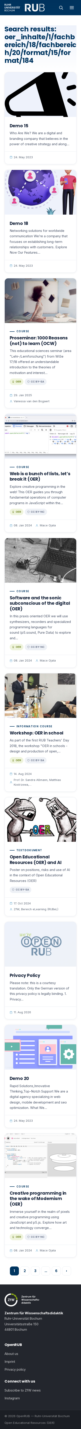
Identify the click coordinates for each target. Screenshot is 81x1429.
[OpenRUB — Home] (24, 7)
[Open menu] (71, 7)
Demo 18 (19, 223)
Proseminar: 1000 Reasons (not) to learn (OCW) (39, 341)
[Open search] (61, 7)
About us (11, 1354)
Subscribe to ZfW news (22, 1390)
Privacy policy (15, 1369)
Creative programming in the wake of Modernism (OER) (38, 1198)
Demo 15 (19, 126)
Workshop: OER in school (37, 733)
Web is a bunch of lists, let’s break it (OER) (40, 476)
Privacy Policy (25, 975)
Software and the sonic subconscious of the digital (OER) (40, 603)
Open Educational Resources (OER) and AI (36, 860)
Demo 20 (19, 1078)
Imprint (9, 1362)
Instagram (12, 1398)
